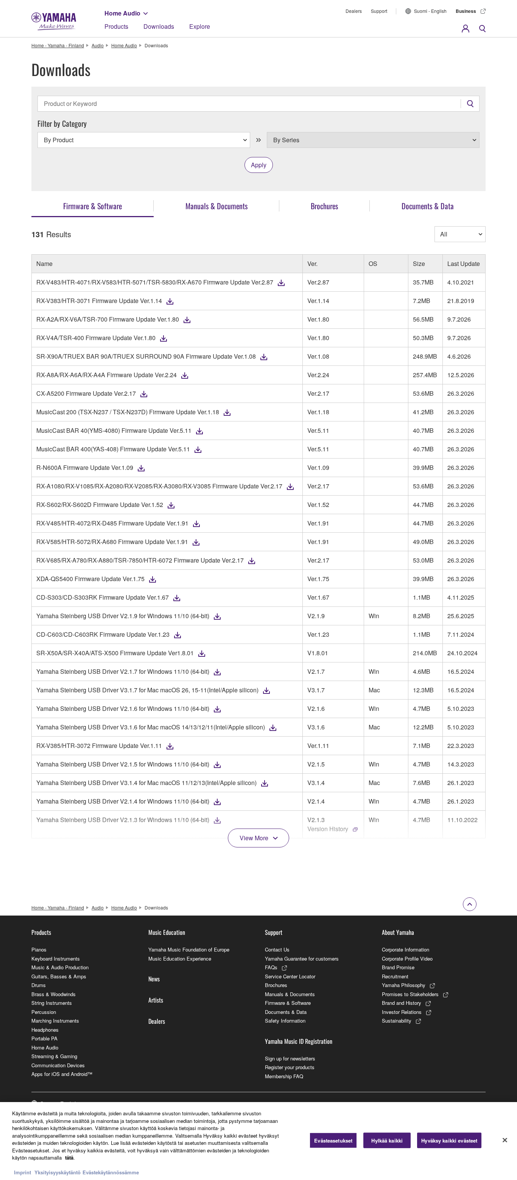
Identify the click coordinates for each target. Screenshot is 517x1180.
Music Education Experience (179, 958)
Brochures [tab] (324, 205)
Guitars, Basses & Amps (58, 976)
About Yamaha (398, 932)
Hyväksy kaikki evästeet (449, 1140)
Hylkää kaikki (387, 1140)
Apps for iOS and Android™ (61, 1073)
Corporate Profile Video (407, 958)
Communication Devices (58, 1065)
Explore (199, 26)
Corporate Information (405, 949)
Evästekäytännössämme (111, 1172)
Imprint (22, 1172)
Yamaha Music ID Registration (298, 1041)
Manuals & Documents (290, 994)
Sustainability (396, 1020)
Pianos (39, 949)
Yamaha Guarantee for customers (302, 958)
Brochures (276, 985)
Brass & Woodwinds (53, 994)
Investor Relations (402, 1011)
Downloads (158, 26)
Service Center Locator (290, 976)
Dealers (354, 11)
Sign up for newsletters (290, 1058)
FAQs (271, 967)
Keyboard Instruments (55, 958)
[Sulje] (505, 1140)
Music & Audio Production (60, 967)
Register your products (290, 1067)
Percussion (43, 1011)
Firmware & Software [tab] (92, 205)
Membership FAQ (284, 1076)
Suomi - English (430, 11)
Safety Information (285, 1020)
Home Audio (122, 13)
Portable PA (44, 1038)
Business (466, 11)
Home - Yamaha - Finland (57, 45)
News (154, 978)
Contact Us (277, 949)
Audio (98, 45)
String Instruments (51, 1002)
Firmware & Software (288, 1002)
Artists (155, 999)
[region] (258, 1141)
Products (116, 26)
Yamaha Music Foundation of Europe (188, 949)
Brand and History (401, 1002)
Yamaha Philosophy (403, 985)
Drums (38, 985)
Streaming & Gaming (54, 1056)
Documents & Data (286, 1011)
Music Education (166, 932)
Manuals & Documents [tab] (216, 205)
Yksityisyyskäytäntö (57, 1172)
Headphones (45, 1029)
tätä (69, 1157)
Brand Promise (398, 967)
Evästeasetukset (333, 1140)
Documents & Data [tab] (428, 205)
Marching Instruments (55, 1020)
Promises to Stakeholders (410, 994)
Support (379, 11)
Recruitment (395, 976)
